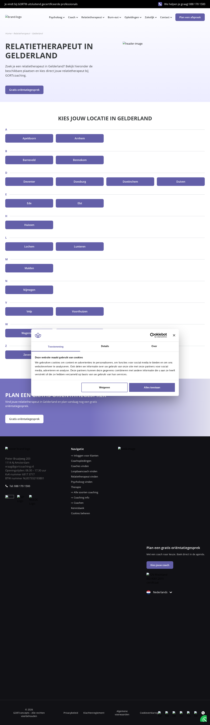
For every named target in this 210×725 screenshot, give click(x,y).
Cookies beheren (80, 513)
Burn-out (113, 17)
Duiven (180, 181)
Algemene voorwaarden (122, 713)
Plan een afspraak (190, 17)
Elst (80, 203)
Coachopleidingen (81, 460)
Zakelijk (149, 17)
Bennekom (80, 160)
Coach (71, 17)
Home (8, 33)
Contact (164, 17)
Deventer (29, 181)
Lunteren (79, 246)
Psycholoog (55, 17)
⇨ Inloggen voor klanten (84, 455)
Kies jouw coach (159, 565)
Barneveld (29, 160)
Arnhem (80, 138)
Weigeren (104, 387)
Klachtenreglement (93, 712)
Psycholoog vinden (81, 481)
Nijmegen (29, 290)
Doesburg (80, 181)
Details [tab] (105, 346)
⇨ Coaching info (80, 497)
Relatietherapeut (91, 17)
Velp (29, 311)
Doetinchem (130, 181)
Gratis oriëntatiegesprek (24, 90)
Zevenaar (29, 355)
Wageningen (29, 333)
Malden (29, 268)
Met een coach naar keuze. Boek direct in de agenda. (176, 554)
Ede (29, 203)
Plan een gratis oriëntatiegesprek (173, 548)
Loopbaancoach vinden (84, 471)
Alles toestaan (152, 387)
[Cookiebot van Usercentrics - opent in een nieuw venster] (152, 335)
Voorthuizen (79, 311)
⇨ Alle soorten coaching (84, 492)
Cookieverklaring (149, 712)
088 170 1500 (197, 4)
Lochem (29, 246)
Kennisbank (77, 508)
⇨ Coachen (77, 502)
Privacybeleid (70, 712)
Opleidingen (132, 17)
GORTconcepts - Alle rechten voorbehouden (29, 714)
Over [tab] (154, 346)
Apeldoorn (29, 138)
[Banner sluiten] (174, 335)
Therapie (76, 487)
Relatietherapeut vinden (84, 476)
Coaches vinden (80, 466)
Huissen (29, 225)
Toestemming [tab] (55, 346)
